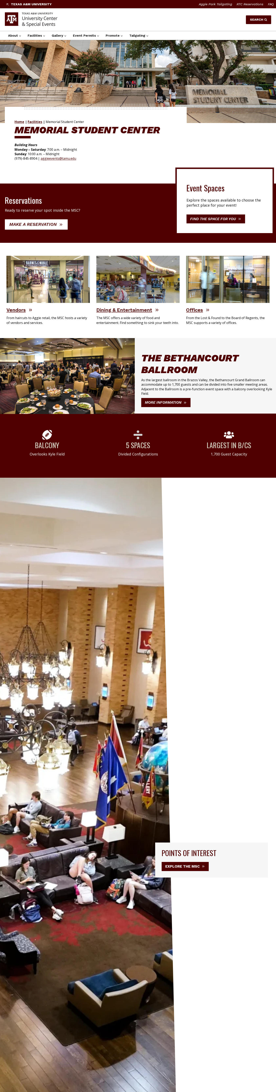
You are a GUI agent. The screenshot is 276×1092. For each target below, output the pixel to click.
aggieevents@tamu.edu (58, 158)
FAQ (271, 4)
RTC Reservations (250, 4)
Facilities (35, 122)
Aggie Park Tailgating (215, 4)
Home (19, 122)
